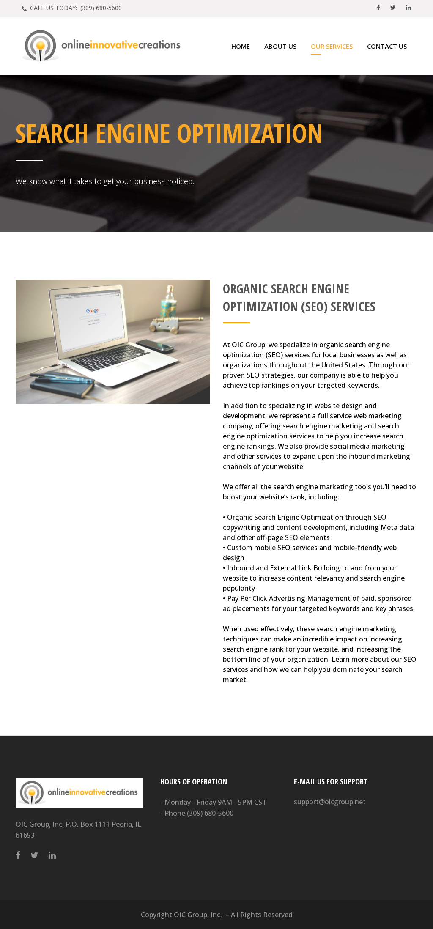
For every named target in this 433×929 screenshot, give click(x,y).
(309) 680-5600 (210, 813)
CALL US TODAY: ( (75, 8)
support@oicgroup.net (330, 801)
